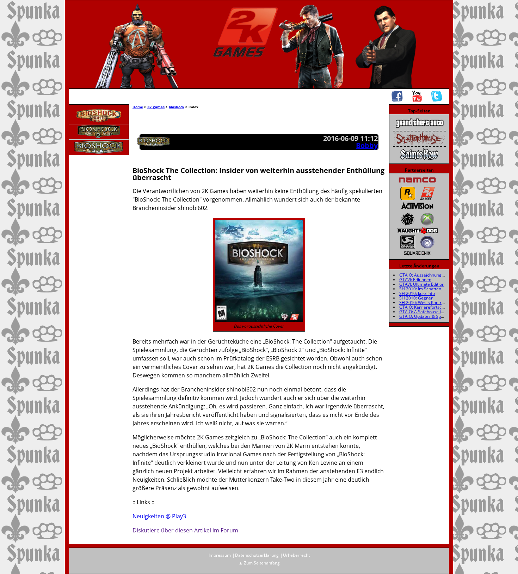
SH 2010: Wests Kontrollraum (428, 302)
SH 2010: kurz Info (417, 293)
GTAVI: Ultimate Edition (421, 284)
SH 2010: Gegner (416, 298)
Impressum (220, 555)
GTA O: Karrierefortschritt (424, 307)
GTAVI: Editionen (415, 280)
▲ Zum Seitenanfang (259, 563)
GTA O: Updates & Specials (425, 316)
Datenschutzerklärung (257, 555)
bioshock (176, 106)
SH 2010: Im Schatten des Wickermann (437, 289)
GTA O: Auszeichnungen (422, 275)
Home (137, 106)
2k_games (156, 106)
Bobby (367, 145)
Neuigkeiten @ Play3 (159, 516)
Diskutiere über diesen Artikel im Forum (185, 530)
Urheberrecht (296, 555)
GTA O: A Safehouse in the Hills (429, 312)
